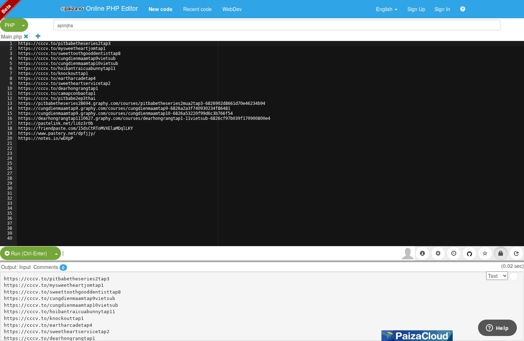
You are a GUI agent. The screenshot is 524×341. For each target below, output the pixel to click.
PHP (10, 25)
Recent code (197, 8)
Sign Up (416, 8)
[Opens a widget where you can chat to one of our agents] (497, 328)
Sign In (442, 8)
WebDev (232, 8)
